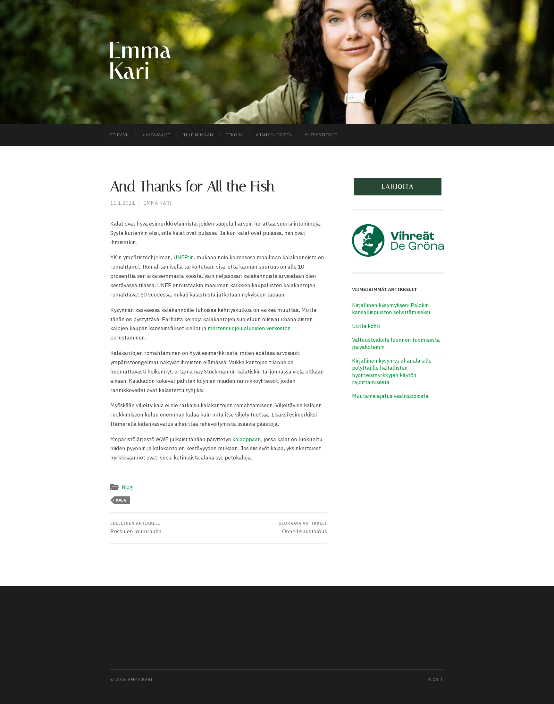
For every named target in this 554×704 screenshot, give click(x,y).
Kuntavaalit (156, 135)
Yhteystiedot (321, 135)
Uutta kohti (366, 326)
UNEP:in (183, 257)
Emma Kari (157, 203)
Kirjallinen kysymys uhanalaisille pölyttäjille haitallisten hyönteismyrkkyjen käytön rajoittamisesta (392, 371)
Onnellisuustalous (303, 528)
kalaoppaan (246, 439)
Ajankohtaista (274, 135)
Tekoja (234, 135)
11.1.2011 (122, 203)
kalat (122, 500)
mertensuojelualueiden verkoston (249, 328)
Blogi (127, 487)
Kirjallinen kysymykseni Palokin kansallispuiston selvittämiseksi (391, 309)
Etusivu (119, 135)
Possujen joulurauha (136, 528)
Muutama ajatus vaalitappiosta (390, 395)
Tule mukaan (198, 135)
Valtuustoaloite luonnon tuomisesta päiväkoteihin (396, 343)
